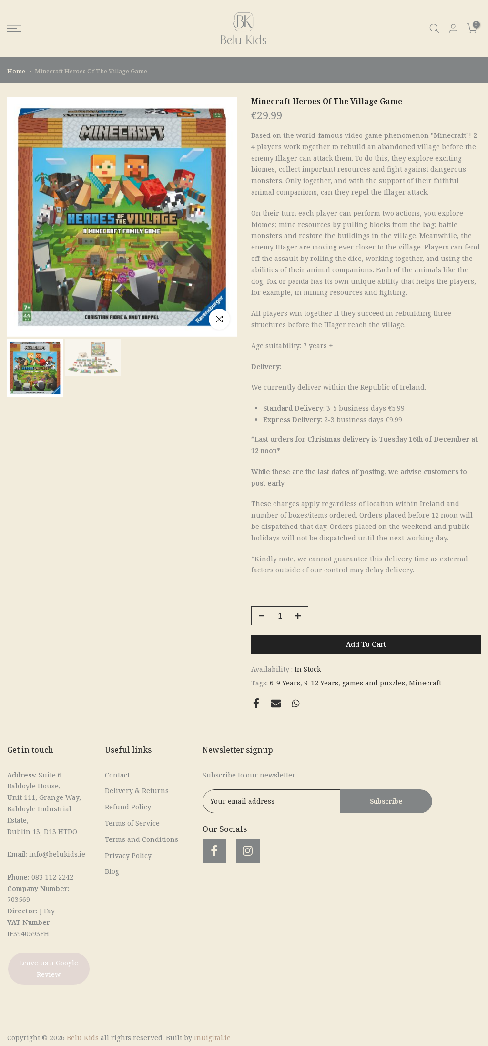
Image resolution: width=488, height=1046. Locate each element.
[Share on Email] (276, 703)
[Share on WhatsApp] (296, 703)
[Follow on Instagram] (248, 851)
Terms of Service (132, 823)
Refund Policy (128, 806)
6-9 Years (285, 682)
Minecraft (425, 682)
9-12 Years (321, 682)
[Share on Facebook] (256, 703)
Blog (112, 871)
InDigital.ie (212, 1037)
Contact (117, 774)
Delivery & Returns (137, 790)
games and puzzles (373, 682)
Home (16, 71)
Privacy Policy (128, 855)
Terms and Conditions (141, 839)
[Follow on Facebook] (214, 851)
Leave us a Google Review (48, 968)
